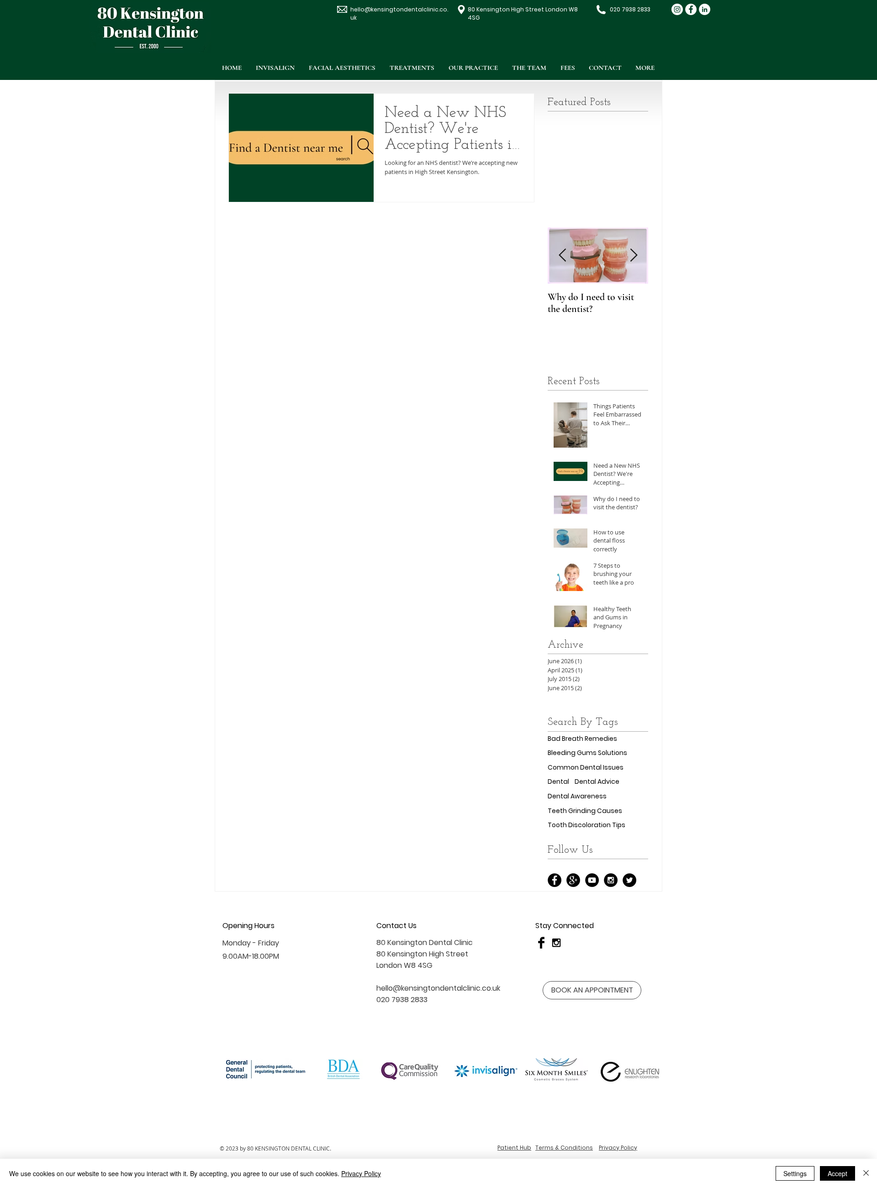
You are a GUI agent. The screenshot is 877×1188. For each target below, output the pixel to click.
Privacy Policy (361, 1173)
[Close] (866, 1173)
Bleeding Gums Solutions (587, 753)
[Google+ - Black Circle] (573, 880)
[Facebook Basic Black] (541, 943)
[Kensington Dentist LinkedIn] (704, 9)
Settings (795, 1173)
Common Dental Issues (585, 767)
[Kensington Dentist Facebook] (691, 9)
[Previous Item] (562, 255)
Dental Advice (597, 781)
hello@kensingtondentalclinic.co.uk (438, 988)
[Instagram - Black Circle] (611, 880)
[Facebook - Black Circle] (554, 880)
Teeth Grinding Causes (585, 811)
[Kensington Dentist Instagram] (677, 9)
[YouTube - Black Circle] (592, 880)
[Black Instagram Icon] (556, 943)
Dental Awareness (577, 796)
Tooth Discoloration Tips (586, 825)
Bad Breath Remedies (582, 738)
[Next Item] (633, 255)
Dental (558, 781)
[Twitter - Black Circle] (629, 880)
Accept (837, 1173)
